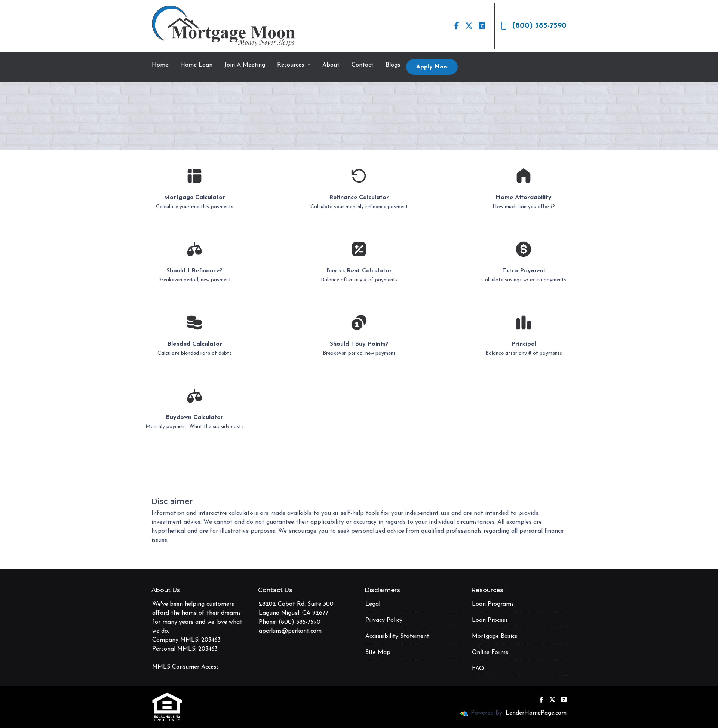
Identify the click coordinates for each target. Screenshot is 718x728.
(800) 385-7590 (539, 26)
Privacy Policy (383, 620)
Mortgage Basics (494, 636)
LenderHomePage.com (536, 713)
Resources (291, 65)
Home (160, 65)
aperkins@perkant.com (290, 631)
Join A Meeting (244, 65)
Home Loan (196, 65)
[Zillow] (482, 26)
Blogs (393, 65)
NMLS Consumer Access (185, 667)
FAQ (478, 669)
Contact (363, 65)
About (331, 65)
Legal (372, 604)
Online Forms (490, 652)
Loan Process (490, 620)
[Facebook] (456, 26)
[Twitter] (469, 26)
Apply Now (432, 67)
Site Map (377, 652)
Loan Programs (493, 604)
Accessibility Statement (397, 636)
